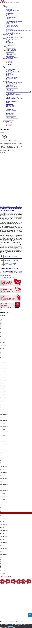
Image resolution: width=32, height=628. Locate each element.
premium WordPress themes (17, 621)
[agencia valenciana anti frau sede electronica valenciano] (11, 300)
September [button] (2, 315)
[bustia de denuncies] (11, 285)
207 (10, 278)
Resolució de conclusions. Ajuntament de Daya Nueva (10, 264)
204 (4, 278)
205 (6, 278)
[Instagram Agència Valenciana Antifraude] (23, 583)
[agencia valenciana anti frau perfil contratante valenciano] (11, 293)
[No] (14, 627)
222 (13, 278)
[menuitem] (17, 5)
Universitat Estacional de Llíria (9, 268)
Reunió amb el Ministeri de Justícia (10, 141)
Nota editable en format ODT (11, 256)
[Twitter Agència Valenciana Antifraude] (13, 583)
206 (8, 278)
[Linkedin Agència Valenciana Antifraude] (2, 583)
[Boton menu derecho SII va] (11, 308)
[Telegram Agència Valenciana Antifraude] (29, 583)
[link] (9, 2)
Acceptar (11, 627)
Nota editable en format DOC (11, 260)
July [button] (1, 309)
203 (3, 278)
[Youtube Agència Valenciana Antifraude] (8, 583)
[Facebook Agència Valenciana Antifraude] (18, 583)
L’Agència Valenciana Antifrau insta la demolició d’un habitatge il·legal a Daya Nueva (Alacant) (11, 208)
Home (4, 135)
